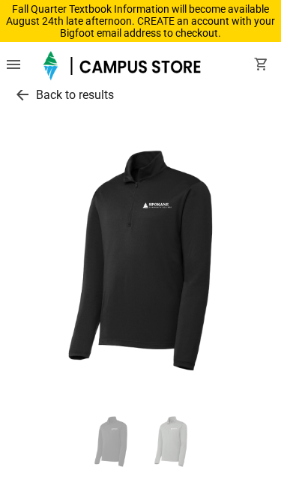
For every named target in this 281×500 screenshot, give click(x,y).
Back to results (75, 95)
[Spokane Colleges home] (124, 66)
